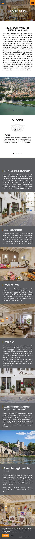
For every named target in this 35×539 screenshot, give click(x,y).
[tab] (13, 153)
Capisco (5, 536)
